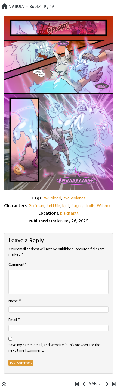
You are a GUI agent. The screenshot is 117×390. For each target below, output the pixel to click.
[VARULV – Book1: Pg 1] (77, 384)
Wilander (105, 205)
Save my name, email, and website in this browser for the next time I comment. (54, 348)
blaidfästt (69, 213)
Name (13, 301)
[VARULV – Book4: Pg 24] (114, 384)
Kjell (65, 205)
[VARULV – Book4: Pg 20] (106, 384)
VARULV (95, 384)
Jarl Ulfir (53, 205)
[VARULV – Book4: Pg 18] (84, 384)
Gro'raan (36, 205)
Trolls (90, 205)
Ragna (77, 205)
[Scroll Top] (4, 384)
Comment (16, 264)
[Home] (4, 6)
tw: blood (52, 198)
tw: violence (74, 198)
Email (12, 320)
